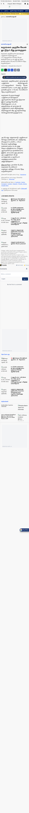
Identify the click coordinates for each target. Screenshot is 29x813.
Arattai (25, 184)
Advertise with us (7, 41)
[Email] (15, 70)
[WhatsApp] (2, 70)
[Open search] (3, 4)
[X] (5, 70)
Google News (4, 185)
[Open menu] (1, 3)
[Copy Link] (18, 70)
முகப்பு (6, 10)
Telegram (14, 184)
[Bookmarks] (25, 3)
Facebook (17, 182)
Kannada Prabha (16, 1)
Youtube (9, 184)
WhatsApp (11, 179)
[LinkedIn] (12, 70)
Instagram (4, 184)
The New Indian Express (6, 1)
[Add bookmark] (27, 44)
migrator (3, 74)
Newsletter (23, 174)
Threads (20, 184)
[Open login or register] (27, 3)
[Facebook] (8, 70)
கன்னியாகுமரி (6, 44)
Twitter (23, 182)
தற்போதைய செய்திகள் (16, 10)
